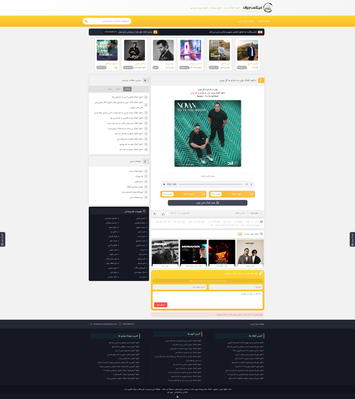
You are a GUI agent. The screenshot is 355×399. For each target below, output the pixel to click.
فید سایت (177, 396)
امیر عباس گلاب (111, 258)
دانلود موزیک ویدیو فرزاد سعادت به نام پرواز (248, 362)
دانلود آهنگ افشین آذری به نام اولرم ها (127, 97)
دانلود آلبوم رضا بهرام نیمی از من (127, 350)
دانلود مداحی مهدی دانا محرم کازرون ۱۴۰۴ (248, 350)
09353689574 (128, 324)
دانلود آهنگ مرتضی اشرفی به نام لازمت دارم (185, 372)
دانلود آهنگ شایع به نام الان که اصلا (129, 133)
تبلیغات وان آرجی (246, 21)
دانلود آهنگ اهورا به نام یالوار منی (130, 138)
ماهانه (118, 89)
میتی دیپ (141, 236)
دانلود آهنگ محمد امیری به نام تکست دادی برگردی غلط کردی (118, 112)
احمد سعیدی (140, 240)
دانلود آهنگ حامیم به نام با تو (131, 149)
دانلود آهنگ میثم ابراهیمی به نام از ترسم (186, 376)
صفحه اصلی (264, 21)
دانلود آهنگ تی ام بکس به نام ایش (188, 352)
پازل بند (142, 276)
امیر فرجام (141, 263)
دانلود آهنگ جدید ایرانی (196, 221)
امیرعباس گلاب (139, 267)
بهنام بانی (113, 272)
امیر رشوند (141, 258)
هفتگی (127, 89)
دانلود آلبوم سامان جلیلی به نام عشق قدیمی (123, 354)
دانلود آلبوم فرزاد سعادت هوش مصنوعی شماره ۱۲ (121, 370)
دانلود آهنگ (227, 194)
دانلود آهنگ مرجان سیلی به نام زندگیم (249, 358)
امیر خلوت (113, 254)
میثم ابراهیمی (140, 222)
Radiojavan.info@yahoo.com (105, 324)
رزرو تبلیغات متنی (136, 197)
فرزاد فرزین (113, 236)
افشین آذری (112, 245)
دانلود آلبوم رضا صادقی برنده (129, 358)
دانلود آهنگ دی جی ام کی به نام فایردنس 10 (184, 380)
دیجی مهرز (113, 227)
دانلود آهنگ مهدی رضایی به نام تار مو (187, 364)
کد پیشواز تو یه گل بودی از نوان (251, 225)
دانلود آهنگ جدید (214, 221)
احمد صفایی (140, 245)
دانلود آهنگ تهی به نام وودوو (131, 144)
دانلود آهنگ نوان (179, 221)
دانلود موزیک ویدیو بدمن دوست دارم (250, 354)
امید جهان (113, 249)
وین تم (170, 392)
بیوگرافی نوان (238, 221)
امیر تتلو (142, 254)
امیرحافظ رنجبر (111, 263)
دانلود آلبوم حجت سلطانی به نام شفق (125, 346)
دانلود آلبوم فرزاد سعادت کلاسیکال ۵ (126, 374)
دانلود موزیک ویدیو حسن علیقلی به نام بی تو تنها (245, 346)
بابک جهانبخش (139, 272)
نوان (211, 225)
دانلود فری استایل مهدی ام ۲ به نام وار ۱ (249, 366)
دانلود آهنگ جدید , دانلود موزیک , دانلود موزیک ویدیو (257, 8)
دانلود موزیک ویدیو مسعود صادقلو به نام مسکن (246, 378)
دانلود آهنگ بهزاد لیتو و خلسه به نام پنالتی (185, 348)
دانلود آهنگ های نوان (163, 221)
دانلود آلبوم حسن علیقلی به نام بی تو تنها (124, 342)
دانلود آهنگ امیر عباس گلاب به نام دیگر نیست (125, 123)
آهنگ (247, 221)
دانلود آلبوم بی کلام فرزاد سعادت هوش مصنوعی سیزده (119, 366)
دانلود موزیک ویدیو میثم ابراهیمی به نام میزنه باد (245, 374)
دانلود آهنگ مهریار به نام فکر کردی (188, 368)
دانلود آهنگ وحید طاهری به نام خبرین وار (126, 118)
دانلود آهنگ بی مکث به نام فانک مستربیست (125, 128)
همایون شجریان (111, 218)
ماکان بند (113, 231)
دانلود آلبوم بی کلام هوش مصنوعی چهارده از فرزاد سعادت (118, 362)
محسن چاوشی (111, 222)
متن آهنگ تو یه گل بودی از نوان (226, 225)
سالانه (110, 89)
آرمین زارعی (140, 218)
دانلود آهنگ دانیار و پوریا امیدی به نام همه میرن (183, 340)
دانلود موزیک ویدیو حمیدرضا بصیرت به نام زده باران (244, 370)
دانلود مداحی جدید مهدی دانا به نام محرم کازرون (246, 342)
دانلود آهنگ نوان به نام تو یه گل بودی (238, 80)
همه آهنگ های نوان (205, 203)
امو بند (142, 249)
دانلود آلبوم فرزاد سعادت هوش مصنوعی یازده (122, 378)
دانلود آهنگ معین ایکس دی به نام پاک (187, 344)
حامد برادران (112, 276)
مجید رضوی (140, 227)
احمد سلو (141, 231)
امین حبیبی (112, 267)
